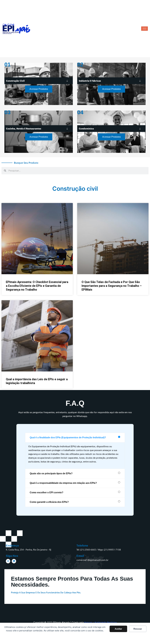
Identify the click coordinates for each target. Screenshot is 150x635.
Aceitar (118, 629)
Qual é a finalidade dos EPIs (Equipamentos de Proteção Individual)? (68, 437)
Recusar (137, 629)
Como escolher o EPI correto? (46, 492)
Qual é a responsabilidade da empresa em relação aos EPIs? (63, 483)
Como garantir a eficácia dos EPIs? (49, 502)
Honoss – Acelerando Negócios (100, 622)
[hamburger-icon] (144, 28)
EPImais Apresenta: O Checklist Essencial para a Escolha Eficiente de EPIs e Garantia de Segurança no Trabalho (37, 285)
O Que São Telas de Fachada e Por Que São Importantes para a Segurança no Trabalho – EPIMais (112, 285)
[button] (75, 437)
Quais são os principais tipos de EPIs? (51, 473)
